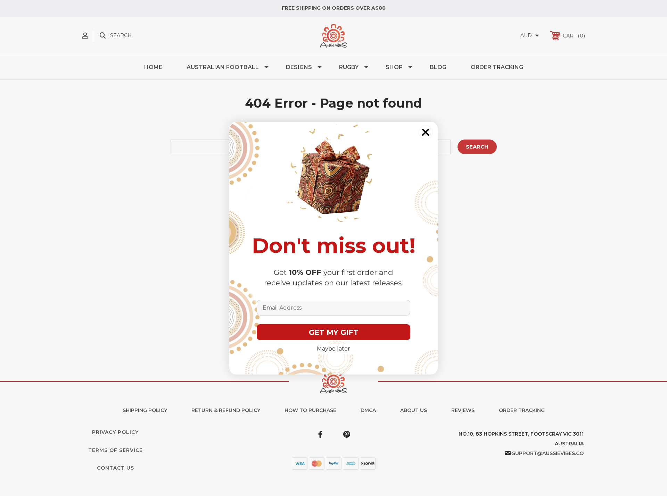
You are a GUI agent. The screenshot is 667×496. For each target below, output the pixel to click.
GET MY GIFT (334, 332)
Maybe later (333, 348)
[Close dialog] (426, 132)
